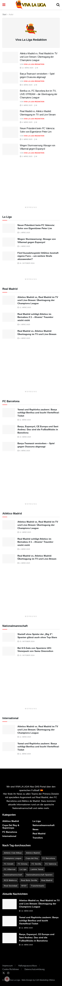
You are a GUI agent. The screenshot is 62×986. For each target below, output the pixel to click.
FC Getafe (9, 864)
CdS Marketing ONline (45, 980)
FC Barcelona (9, 832)
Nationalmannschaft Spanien (39, 875)
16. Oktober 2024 (26, 263)
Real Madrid (39, 833)
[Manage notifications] (7, 979)
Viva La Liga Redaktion (34, 64)
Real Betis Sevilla (29, 880)
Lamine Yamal (37, 869)
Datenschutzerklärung (34, 969)
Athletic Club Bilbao (13, 853)
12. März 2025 (27, 68)
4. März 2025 (26, 122)
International (9, 836)
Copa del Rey (32, 858)
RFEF (24, 886)
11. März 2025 (25, 420)
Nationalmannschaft (44, 825)
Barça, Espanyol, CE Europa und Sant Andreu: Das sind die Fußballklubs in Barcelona (37, 429)
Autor (11, 14)
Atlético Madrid (10, 821)
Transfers (38, 837)
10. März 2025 (25, 437)
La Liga (37, 821)
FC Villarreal (9, 869)
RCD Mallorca (10, 880)
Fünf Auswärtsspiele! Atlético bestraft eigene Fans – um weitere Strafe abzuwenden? (38, 256)
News (35, 829)
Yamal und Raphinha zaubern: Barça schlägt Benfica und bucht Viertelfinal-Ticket (38, 412)
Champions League (12, 858)
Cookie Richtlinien (10, 969)
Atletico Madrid (33, 853)
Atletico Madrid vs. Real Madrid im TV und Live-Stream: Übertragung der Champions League (38, 56)
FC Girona (22, 864)
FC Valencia (50, 864)
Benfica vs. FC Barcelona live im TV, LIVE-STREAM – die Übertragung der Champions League (38, 94)
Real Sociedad (10, 886)
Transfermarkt (37, 886)
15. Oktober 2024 (26, 641)
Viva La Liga (14, 980)
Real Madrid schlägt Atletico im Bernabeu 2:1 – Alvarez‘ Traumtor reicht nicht (35, 317)
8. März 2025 (26, 85)
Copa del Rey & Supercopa (10, 826)
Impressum (7, 965)
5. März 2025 (26, 105)
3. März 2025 (26, 139)
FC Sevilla (36, 864)
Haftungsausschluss (27, 965)
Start (4, 14)
